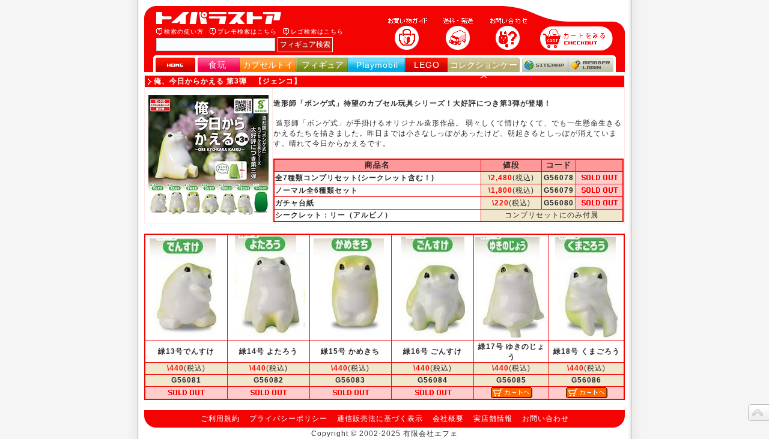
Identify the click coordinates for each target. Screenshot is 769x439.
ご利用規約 (220, 418)
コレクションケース (483, 70)
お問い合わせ (545, 418)
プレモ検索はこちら (247, 31)
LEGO (427, 65)
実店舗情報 (492, 418)
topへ (758, 412)
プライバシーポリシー (288, 418)
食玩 (217, 65)
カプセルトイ (268, 65)
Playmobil (377, 65)
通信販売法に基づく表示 (380, 418)
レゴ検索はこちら (317, 31)
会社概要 (448, 418)
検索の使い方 (184, 31)
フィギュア (323, 65)
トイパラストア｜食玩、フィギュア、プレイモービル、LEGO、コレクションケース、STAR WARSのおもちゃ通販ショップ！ (222, 18)
